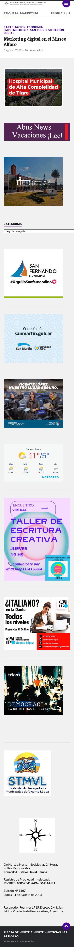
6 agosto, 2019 (13, 50)
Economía (35, 27)
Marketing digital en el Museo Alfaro (35, 41)
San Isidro (38, 30)
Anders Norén (24, 941)
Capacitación (15, 27)
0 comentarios (34, 50)
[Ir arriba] (66, 926)
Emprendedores (16, 30)
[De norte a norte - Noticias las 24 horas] (37, 3)
